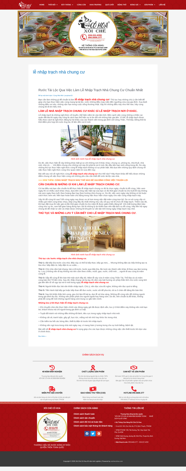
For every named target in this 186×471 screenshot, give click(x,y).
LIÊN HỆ (162, 5)
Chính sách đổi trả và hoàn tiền (88, 422)
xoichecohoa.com (117, 461)
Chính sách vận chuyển (84, 418)
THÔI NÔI (51, 5)
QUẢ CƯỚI (109, 5)
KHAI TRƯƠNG (95, 5)
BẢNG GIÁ (134, 5)
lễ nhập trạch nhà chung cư (92, 99)
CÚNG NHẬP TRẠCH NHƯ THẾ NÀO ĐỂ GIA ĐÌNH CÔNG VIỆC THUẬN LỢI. (91, 180)
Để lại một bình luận (45, 95)
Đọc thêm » (42, 336)
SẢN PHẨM (148, 5)
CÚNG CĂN (81, 5)
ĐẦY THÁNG (66, 5)
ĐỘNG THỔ (122, 5)
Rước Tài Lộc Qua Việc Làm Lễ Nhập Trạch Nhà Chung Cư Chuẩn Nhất (90, 90)
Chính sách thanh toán (84, 414)
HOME (41, 5)
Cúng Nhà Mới (58, 95)
